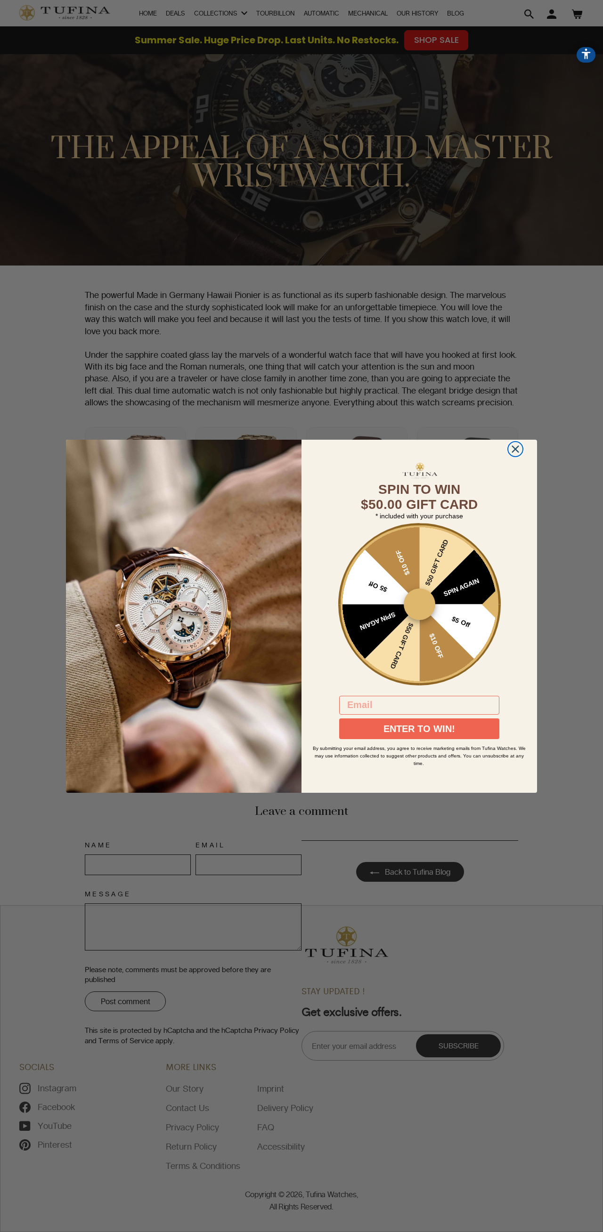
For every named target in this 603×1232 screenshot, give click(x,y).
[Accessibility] (586, 55)
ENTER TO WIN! (419, 729)
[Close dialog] (515, 449)
